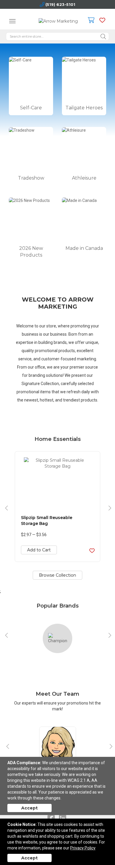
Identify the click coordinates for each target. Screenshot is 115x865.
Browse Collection (57, 575)
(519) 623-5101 (60, 4)
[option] (57, 506)
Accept (29, 808)
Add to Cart (39, 550)
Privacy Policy (83, 848)
